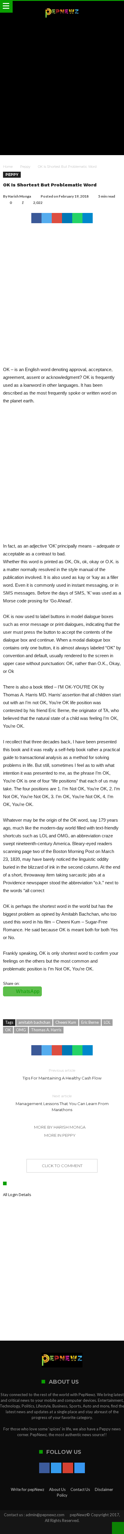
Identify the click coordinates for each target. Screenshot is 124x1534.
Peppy (25, 166)
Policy (62, 1495)
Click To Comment (62, 1165)
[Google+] (68, 1468)
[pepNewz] (62, 6)
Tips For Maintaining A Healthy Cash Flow (62, 1074)
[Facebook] (44, 1468)
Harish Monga (19, 196)
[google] (57, 218)
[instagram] (79, 1468)
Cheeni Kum (65, 1022)
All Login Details (17, 1194)
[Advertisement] (62, 87)
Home (8, 166)
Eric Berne (90, 1022)
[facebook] (36, 218)
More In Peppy (60, 1135)
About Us (57, 1489)
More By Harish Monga (59, 1127)
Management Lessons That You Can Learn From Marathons (62, 1103)
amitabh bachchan (34, 1022)
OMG (21, 1029)
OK (8, 1029)
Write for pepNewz (27, 1489)
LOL (107, 1022)
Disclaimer (104, 1489)
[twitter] (47, 218)
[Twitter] (56, 1468)
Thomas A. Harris (46, 1029)
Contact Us (80, 1489)
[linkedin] (67, 218)
